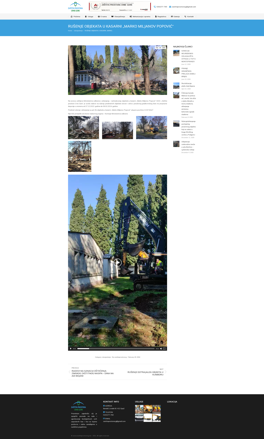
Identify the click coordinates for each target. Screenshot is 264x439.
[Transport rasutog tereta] (139, 418)
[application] (117, 263)
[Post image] (176, 53)
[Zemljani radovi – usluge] (148, 409)
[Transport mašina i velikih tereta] (148, 418)
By (119, 357)
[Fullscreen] (164, 349)
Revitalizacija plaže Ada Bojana (188, 84)
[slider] (115, 348)
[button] (117, 262)
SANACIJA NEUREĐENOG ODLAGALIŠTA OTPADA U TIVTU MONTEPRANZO (189, 56)
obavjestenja (106, 357)
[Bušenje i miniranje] (156, 409)
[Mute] (161, 349)
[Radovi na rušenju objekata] (139, 409)
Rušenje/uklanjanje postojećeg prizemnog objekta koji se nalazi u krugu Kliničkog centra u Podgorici (189, 128)
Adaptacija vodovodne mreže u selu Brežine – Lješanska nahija (188, 146)
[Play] (71, 349)
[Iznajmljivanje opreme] (156, 418)
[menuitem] (75, 16)
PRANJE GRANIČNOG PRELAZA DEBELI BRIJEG (188, 72)
